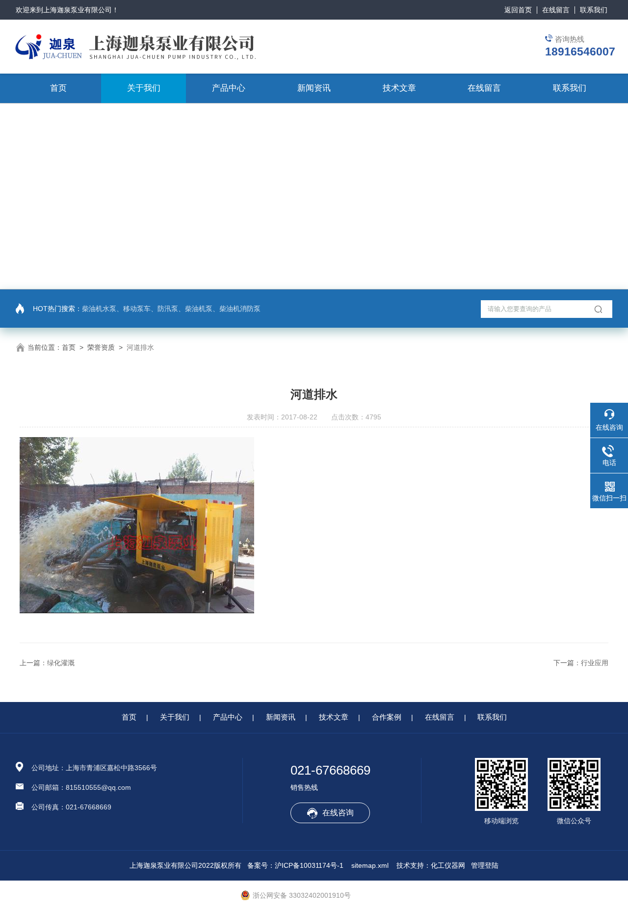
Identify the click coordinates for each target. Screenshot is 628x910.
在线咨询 (338, 812)
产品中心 (228, 88)
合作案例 (386, 717)
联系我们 (593, 10)
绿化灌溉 (61, 663)
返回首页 (518, 10)
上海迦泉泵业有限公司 (77, 10)
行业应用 (594, 663)
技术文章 (399, 88)
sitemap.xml (370, 865)
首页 (58, 88)
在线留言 (556, 10)
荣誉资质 (101, 347)
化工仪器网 (448, 865)
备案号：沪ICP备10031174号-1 (295, 865)
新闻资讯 (314, 88)
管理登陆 (484, 865)
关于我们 (143, 88)
